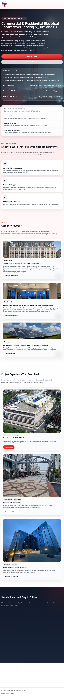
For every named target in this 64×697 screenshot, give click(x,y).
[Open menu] (61, 4)
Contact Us (51, 681)
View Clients (32, 62)
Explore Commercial (11, 275)
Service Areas (5, 693)
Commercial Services (11, 512)
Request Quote (32, 56)
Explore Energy (10, 354)
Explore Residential (11, 315)
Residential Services (11, 576)
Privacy (12, 693)
